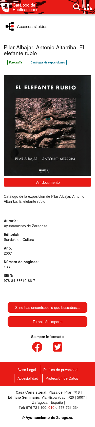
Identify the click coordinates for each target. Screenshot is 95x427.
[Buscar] (76, 7)
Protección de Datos (62, 378)
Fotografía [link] (15, 62)
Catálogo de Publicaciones (25, 7)
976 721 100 (36, 407)
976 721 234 (69, 407)
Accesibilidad (27, 378)
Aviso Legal (26, 369)
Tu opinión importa (48, 321)
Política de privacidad (60, 369)
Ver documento (47, 182)
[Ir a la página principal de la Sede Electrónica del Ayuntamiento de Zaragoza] (6, 7)
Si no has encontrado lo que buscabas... (47, 307)
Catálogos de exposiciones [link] (48, 62)
